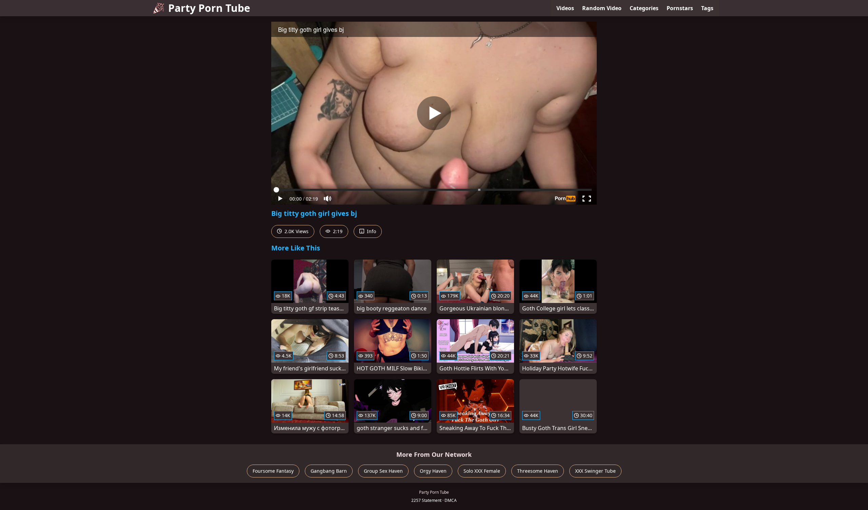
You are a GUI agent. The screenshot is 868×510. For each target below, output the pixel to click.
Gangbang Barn (329, 471)
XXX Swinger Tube (595, 471)
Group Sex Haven (383, 471)
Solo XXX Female (481, 471)
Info (371, 231)
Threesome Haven (537, 471)
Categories (644, 8)
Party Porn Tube (209, 8)
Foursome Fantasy (273, 471)
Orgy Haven (433, 471)
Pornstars (680, 8)
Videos (565, 8)
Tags (707, 8)
